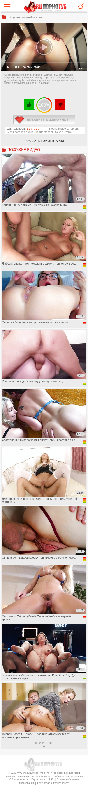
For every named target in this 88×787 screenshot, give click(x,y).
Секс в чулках (63, 132)
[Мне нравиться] (29, 104)
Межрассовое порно (20, 132)
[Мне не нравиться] (59, 104)
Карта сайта (38, 779)
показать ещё (44, 743)
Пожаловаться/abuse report (53, 783)
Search (81, 6)
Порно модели (44, 132)
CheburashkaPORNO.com (45, 7)
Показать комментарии (44, 141)
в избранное (44, 119)
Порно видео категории (64, 128)
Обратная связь (18, 779)
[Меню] (8, 7)
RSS (51, 779)
